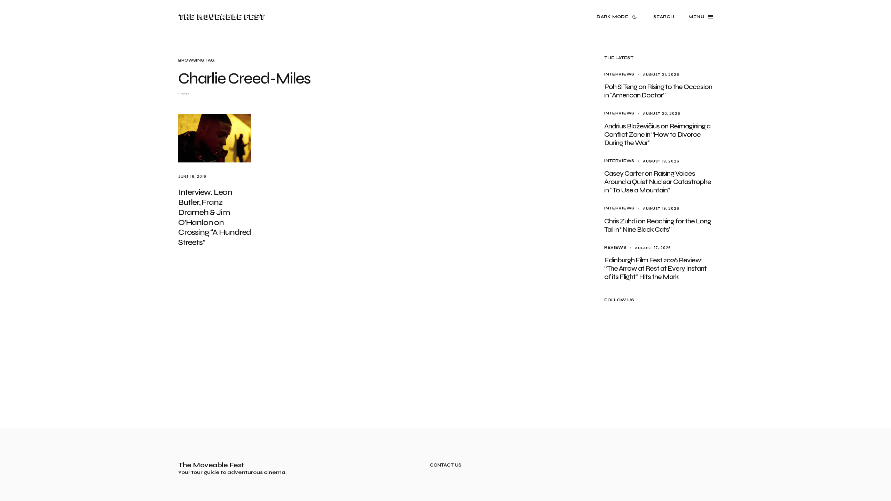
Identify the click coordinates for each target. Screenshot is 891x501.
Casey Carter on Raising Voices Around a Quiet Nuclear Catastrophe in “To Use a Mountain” (657, 181)
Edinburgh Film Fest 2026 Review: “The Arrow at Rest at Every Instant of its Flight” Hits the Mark (655, 268)
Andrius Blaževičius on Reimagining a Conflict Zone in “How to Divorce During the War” (657, 134)
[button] (618, 17)
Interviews (619, 74)
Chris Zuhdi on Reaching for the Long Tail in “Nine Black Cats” (657, 225)
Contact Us (446, 465)
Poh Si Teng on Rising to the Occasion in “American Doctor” (658, 91)
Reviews (615, 247)
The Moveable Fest (221, 16)
